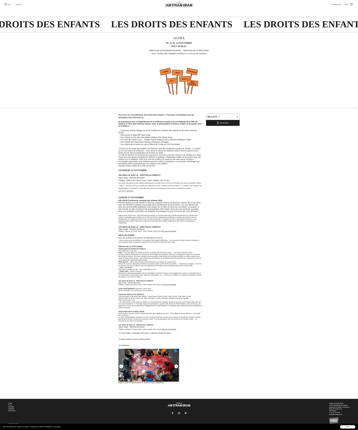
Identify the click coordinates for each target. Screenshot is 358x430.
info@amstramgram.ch (335, 414)
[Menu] (351, 4)
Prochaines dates (336, 4)
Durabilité (11, 407)
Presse (10, 405)
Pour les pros (12, 410)
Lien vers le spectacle (125, 191)
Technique (11, 409)
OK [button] (348, 427)
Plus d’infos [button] (57, 427)
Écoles (10, 403)
